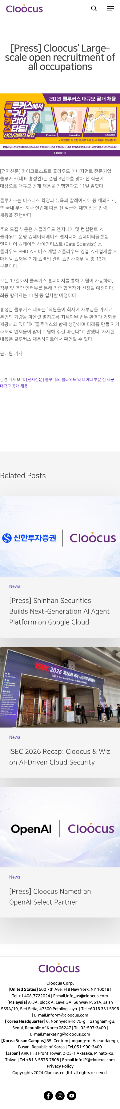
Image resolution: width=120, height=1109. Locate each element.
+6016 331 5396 (103, 1009)
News (14, 586)
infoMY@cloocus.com (67, 1015)
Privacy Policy (60, 1066)
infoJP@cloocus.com (95, 1060)
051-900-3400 (88, 1047)
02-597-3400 (93, 1028)
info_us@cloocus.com (87, 996)
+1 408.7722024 (34, 996)
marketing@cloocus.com (66, 1034)
